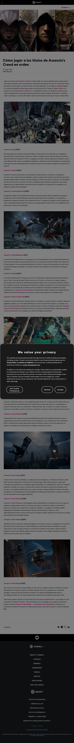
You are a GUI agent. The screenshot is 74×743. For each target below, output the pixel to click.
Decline (47, 390)
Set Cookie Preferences (15, 390)
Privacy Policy (11, 362)
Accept (60, 390)
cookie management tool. (31, 365)
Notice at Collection (27, 362)
